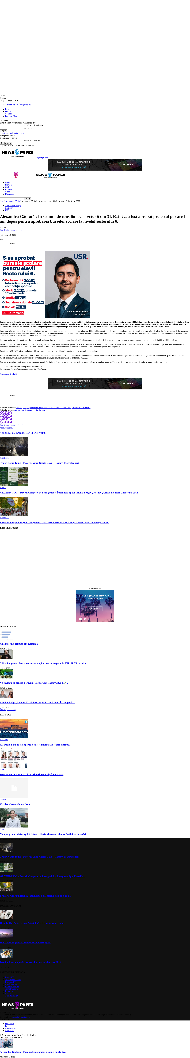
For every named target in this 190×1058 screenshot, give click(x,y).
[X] (34, 243)
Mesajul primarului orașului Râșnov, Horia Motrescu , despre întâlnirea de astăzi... (44, 834)
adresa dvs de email (32, 140)
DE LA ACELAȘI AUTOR (34, 433)
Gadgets (8, 187)
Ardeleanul (4, 458)
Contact (8, 114)
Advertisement (11, 1028)
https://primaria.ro (7, 428)
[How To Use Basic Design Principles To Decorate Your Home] (6, 918)
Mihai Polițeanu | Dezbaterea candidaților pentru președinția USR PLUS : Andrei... (44, 663)
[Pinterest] (43, 243)
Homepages (10, 194)
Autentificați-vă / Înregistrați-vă (18, 105)
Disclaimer (9, 1024)
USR (7, 210)
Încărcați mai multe (8, 710)
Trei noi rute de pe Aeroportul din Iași (29, 410)
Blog (7, 109)
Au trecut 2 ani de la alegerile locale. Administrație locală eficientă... (35, 744)
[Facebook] (24, 243)
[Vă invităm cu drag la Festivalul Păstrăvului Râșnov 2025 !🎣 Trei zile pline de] (6, 678)
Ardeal (3, 488)
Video (7, 192)
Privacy (8, 1026)
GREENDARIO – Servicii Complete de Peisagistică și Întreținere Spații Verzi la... (42, 876)
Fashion (8, 185)
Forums (8, 111)
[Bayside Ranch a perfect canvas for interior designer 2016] (6, 957)
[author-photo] (6, 423)
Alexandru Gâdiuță (13, 201)
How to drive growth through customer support (25, 942)
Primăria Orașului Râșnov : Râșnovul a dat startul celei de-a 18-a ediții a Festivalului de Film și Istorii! (54, 522)
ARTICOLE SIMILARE (11, 433)
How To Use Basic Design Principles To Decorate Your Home (32, 923)
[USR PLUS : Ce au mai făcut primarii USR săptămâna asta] (14, 767)
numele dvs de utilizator (33, 125)
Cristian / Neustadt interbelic (15, 804)
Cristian (3, 799)
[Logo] (17, 178)
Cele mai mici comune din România (19, 643)
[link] (8, 374)
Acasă (2, 201)
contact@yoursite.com (21, 1017)
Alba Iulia (4, 740)
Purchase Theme (12, 116)
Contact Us (9, 1031)
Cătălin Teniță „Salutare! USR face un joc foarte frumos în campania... (37, 702)
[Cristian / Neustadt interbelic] (14, 797)
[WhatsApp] (52, 243)
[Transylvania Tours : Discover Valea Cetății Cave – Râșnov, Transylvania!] (14, 455)
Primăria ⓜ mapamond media (12, 230)
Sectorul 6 (9, 208)
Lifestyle (8, 189)
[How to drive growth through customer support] (6, 938)
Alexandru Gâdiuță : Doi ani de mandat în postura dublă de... (33, 1052)
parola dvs (28, 128)
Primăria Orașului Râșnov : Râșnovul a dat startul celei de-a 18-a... (35, 895)
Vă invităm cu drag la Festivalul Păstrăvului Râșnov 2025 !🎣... (34, 682)
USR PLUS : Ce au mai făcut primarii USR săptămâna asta (31, 774)
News (7, 182)
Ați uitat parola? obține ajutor (12, 133)
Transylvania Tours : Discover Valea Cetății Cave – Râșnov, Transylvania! (39, 463)
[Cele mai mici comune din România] (6, 639)
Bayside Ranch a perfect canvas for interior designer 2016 (30, 962)
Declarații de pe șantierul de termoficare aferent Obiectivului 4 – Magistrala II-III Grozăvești (53, 407)
